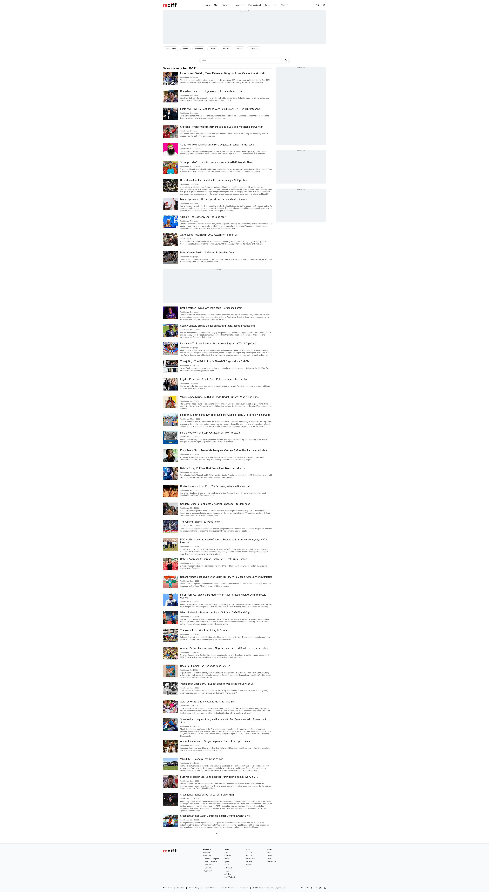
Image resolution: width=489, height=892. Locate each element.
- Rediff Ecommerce (210, 862)
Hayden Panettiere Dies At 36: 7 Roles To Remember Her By (213, 379)
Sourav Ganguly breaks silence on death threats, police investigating (217, 325)
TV (274, 5)
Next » (217, 833)
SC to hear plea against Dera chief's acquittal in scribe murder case (217, 144)
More (283, 5)
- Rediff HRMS (208, 865)
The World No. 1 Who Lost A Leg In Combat (204, 630)
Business (199, 48)
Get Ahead (228, 868)
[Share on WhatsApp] (302, 888)
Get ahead (254, 48)
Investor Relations (228, 888)
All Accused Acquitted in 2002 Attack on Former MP (209, 234)
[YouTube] (320, 888)
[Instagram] (316, 888)
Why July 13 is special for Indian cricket (201, 759)
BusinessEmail (254, 5)
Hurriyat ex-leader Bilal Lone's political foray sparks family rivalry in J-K (219, 776)
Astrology (228, 874)
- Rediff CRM (207, 868)
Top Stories (171, 48)
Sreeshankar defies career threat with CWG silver (207, 794)
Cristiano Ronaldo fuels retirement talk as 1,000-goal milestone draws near (221, 126)
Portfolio (249, 865)
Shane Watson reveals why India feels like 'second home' (211, 307)
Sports (240, 48)
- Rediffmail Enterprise (211, 859)
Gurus (267, 5)
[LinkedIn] (325, 888)
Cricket (213, 48)
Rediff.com (263, 888)
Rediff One (207, 856)
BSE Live (249, 853)
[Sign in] (324, 5)
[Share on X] (307, 888)
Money (238, 5)
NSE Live (249, 856)
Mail (216, 5)
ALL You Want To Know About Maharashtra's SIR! (207, 701)
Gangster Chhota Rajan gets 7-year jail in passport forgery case (215, 504)
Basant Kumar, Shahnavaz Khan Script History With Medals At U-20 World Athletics (226, 576)
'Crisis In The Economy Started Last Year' (203, 216)
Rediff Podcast (230, 877)
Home (207, 5)
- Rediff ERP (207, 871)
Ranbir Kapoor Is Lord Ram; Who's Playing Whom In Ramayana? (215, 486)
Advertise (180, 888)
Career (269, 859)
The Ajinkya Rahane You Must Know (200, 521)
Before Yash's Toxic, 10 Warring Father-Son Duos (207, 252)
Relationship (271, 862)
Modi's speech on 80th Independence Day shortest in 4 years (213, 199)
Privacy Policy (194, 888)
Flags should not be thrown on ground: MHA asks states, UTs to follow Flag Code (225, 414)
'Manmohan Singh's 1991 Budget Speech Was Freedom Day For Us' (217, 683)
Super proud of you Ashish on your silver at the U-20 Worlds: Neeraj (217, 162)
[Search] (318, 5)
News (225, 5)
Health (269, 853)
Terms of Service (210, 888)
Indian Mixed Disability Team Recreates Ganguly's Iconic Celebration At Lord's (223, 73)
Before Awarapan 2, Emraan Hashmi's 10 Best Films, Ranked (213, 559)
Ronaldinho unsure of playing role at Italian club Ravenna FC (212, 91)
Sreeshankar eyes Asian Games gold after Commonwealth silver (215, 815)
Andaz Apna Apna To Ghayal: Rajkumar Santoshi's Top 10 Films (215, 741)
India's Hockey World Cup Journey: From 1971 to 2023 (210, 432)
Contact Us (244, 888)
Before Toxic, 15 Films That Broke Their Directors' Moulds (212, 468)
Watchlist (249, 862)
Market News (250, 859)
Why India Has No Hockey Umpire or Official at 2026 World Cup (215, 612)
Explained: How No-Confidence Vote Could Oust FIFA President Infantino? (220, 109)
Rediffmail (206, 853)
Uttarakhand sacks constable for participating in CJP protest (214, 180)
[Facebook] (311, 888)
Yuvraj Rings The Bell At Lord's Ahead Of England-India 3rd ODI (214, 361)
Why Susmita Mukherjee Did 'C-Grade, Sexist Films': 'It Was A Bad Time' (219, 397)
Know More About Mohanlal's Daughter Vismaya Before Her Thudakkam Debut (223, 450)
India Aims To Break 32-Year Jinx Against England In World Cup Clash (218, 343)
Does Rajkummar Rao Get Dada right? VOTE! (205, 666)
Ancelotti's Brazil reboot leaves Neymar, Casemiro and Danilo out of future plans (224, 648)
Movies (226, 48)
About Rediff (167, 888)
